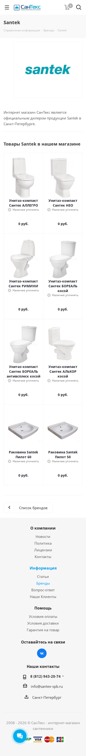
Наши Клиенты (43, 596)
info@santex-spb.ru (47, 686)
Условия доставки (43, 623)
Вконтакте (42, 653)
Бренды (43, 583)
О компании (43, 528)
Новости (43, 536)
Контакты (43, 556)
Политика (43, 543)
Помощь (43, 608)
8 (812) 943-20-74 (45, 676)
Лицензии (43, 549)
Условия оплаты (43, 616)
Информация (43, 568)
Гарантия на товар (43, 629)
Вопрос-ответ (43, 589)
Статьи (43, 576)
